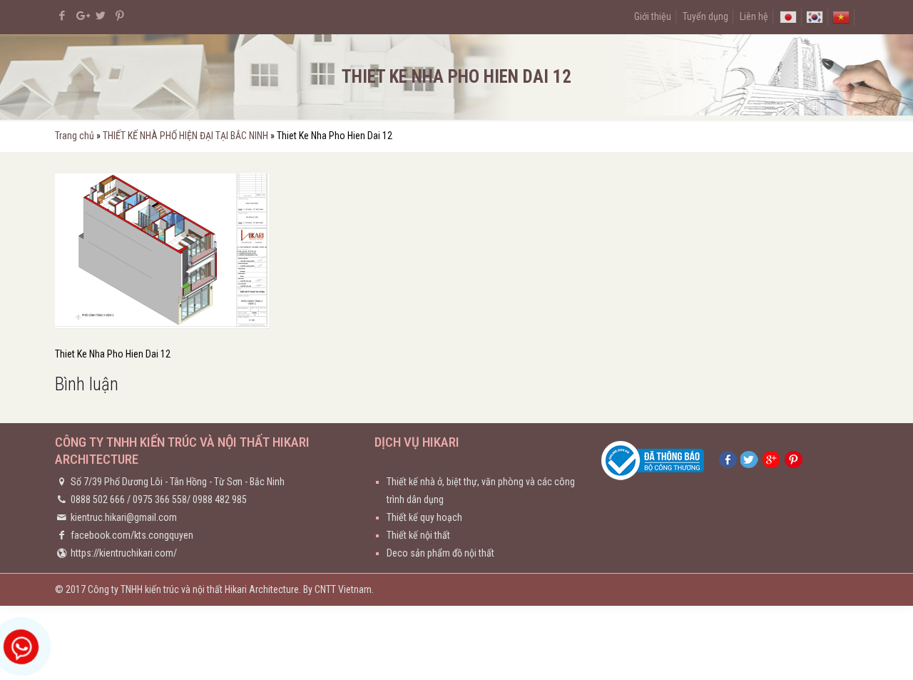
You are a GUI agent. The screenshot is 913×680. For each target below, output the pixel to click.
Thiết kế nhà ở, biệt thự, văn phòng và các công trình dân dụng (481, 490)
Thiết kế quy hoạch (424, 517)
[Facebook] (62, 15)
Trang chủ (74, 135)
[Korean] (814, 16)
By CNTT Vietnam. (338, 589)
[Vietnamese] (841, 16)
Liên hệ (754, 16)
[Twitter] (100, 15)
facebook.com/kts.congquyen (132, 535)
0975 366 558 (160, 499)
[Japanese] (788, 16)
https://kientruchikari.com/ (124, 553)
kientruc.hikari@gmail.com (124, 517)
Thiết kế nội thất (418, 535)
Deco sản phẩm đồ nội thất (440, 553)
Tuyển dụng (705, 16)
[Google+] (81, 15)
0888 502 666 (98, 499)
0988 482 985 (220, 499)
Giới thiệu (652, 16)
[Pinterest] (120, 15)
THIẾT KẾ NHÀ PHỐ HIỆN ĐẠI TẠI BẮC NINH (185, 135)
